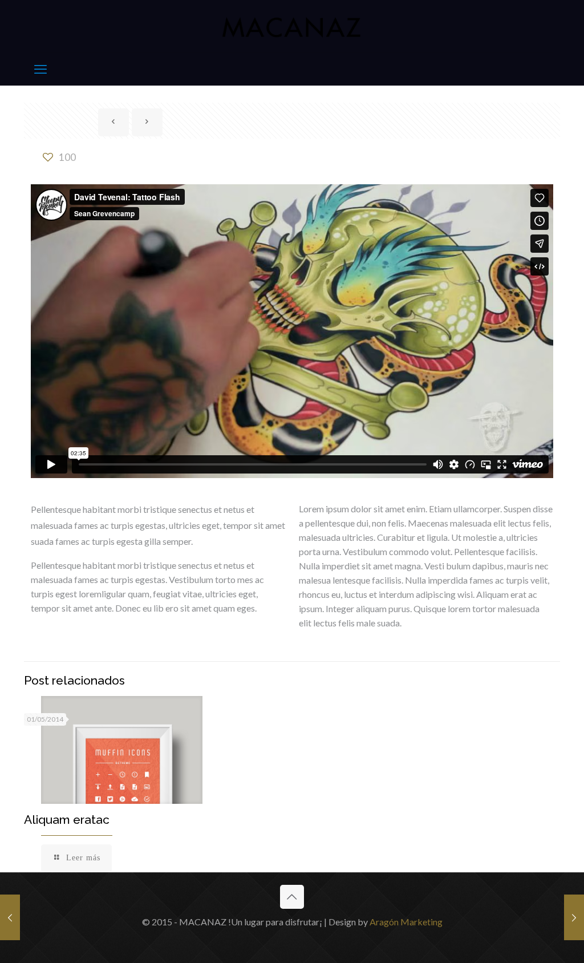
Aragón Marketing (406, 921)
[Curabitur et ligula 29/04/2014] (574, 917)
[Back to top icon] (292, 897)
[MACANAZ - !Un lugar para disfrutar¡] (292, 26)
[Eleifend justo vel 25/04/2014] (10, 917)
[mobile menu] (40, 69)
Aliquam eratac (67, 819)
